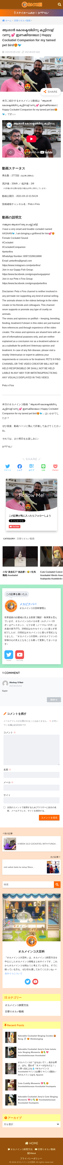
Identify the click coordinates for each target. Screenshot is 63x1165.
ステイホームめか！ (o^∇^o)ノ (32, 13)
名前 (7, 769)
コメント (10, 732)
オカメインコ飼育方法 (16, 1005)
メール (8, 782)
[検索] (57, 884)
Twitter (8, 660)
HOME (33, 1143)
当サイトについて (13, 973)
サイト (7, 795)
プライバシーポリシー (31, 1158)
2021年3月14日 (15, 686)
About (33, 1153)
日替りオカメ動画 (25, 538)
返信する (53, 700)
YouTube (19, 660)
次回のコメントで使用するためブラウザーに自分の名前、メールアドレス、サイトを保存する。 (31, 809)
